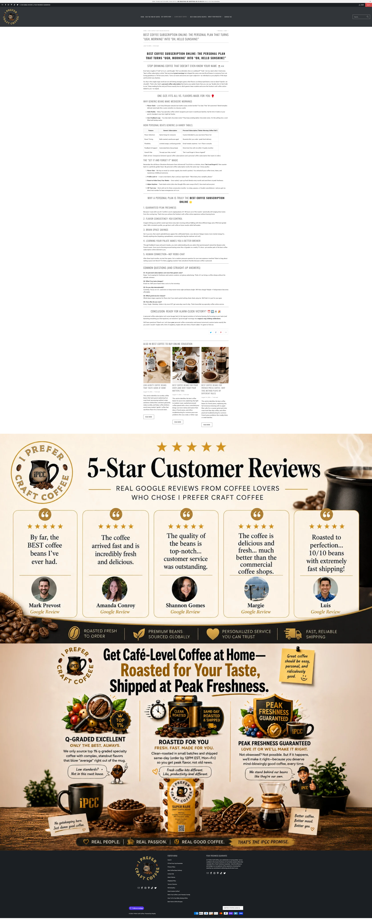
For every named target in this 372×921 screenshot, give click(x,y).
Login (362, 5)
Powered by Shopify (150, 913)
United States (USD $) (232, 908)
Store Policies (171, 877)
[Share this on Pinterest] (221, 332)
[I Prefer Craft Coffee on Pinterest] (11, 5)
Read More (148, 417)
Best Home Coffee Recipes (175, 901)
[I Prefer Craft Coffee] (11, 17)
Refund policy (171, 887)
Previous (220, 30)
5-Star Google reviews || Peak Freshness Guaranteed (35, 5)
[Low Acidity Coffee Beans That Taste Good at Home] (156, 365)
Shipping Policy (172, 881)
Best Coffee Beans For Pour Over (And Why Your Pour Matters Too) (185, 388)
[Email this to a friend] (226, 332)
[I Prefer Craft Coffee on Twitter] (17, 5)
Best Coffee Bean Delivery (175, 870)
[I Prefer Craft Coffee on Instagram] (8, 5)
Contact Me (171, 874)
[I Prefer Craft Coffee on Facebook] (5, 5)
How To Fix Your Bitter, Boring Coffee (178, 898)
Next (225, 30)
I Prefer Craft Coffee (138, 913)
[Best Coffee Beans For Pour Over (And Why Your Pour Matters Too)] (186, 365)
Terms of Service (172, 884)
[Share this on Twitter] (211, 332)
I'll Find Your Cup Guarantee (175, 863)
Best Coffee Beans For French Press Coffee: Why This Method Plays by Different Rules (213, 389)
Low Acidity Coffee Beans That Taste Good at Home (155, 386)
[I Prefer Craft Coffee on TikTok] (14, 5)
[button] (167, 16)
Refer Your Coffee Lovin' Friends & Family (179, 894)
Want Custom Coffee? (174, 891)
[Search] (367, 17)
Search (169, 860)
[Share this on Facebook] (216, 332)
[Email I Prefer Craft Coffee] (2, 5)
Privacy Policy (171, 867)
